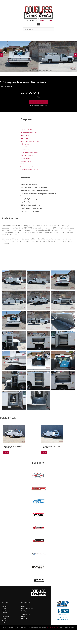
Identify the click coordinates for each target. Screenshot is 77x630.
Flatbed (4, 620)
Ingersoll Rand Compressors (29, 152)
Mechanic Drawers (26, 155)
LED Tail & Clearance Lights (30, 205)
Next (75, 55)
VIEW (6, 452)
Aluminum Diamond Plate (28, 133)
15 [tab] (44, 70)
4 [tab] (29, 70)
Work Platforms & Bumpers (29, 170)
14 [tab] (43, 70)
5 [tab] (30, 70)
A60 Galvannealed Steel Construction (33, 188)
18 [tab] (49, 70)
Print (38, 97)
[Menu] (38, 24)
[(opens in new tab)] (38, 475)
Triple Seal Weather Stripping (30, 211)
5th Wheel (5, 616)
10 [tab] (37, 70)
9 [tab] (36, 70)
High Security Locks (27, 202)
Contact (24, 618)
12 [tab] (40, 70)
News (23, 616)
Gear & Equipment (27, 608)
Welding (4, 611)
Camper (4, 613)
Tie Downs (23, 164)
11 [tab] (39, 70)
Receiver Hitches (25, 161)
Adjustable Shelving (26, 130)
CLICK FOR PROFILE (62, 619)
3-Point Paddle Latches (28, 184)
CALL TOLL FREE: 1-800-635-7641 (38, 105)
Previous (1, 55)
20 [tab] (51, 70)
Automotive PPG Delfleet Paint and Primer (35, 191)
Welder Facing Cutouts (28, 167)
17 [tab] (47, 70)
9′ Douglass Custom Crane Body (12, 446)
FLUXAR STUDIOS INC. (53, 627)
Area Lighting (24, 135)
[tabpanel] (19, 56)
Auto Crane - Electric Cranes (29, 141)
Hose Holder (24, 150)
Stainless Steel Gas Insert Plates (31, 208)
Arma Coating (25, 138)
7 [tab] (33, 70)
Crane (4, 608)
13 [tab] (42, 70)
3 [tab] (27, 70)
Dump (4, 622)
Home (23, 606)
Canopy (4, 618)
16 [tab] (46, 70)
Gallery (23, 611)
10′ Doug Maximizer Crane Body (50, 446)
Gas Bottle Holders (26, 147)
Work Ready (25, 614)
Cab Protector (25, 144)
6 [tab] (32, 70)
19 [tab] (50, 70)
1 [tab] (25, 70)
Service (4, 606)
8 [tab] (34, 70)
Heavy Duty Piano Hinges (29, 199)
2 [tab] (26, 70)
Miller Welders (25, 158)
